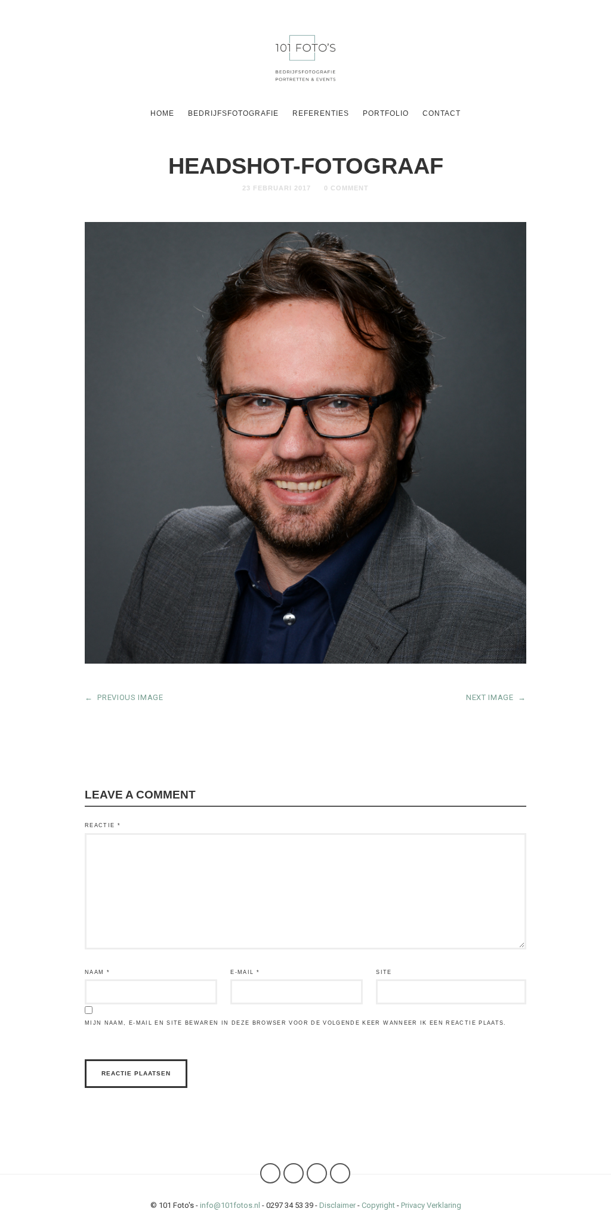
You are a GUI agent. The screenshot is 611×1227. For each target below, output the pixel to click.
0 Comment (346, 188)
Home (162, 113)
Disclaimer (337, 1205)
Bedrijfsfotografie (233, 113)
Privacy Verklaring (431, 1205)
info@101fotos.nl (230, 1205)
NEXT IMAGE (496, 697)
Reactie (103, 825)
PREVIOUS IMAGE (124, 697)
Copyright (378, 1205)
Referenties (320, 113)
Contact (441, 113)
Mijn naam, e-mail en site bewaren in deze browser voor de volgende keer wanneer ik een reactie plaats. (296, 1023)
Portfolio (386, 113)
